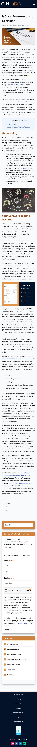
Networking (11, 124)
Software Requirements (16, 659)
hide (25, 120)
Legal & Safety (18, 699)
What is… (10, 675)
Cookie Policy (18, 713)
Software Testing (13, 664)
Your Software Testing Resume (18, 127)
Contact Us (18, 722)
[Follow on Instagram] (12, 743)
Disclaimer (18, 695)
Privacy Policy (22, 623)
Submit (7, 629)
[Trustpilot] (24, 743)
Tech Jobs (13, 25)
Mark (6, 25)
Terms (18, 708)
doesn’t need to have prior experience (16, 359)
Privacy (18, 704)
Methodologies (13, 649)
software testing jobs (15, 85)
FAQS (18, 717)
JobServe (20, 102)
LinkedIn (26, 168)
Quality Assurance (14, 654)
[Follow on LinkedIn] (20, 743)
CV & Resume (23, 25)
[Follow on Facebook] (16, 743)
